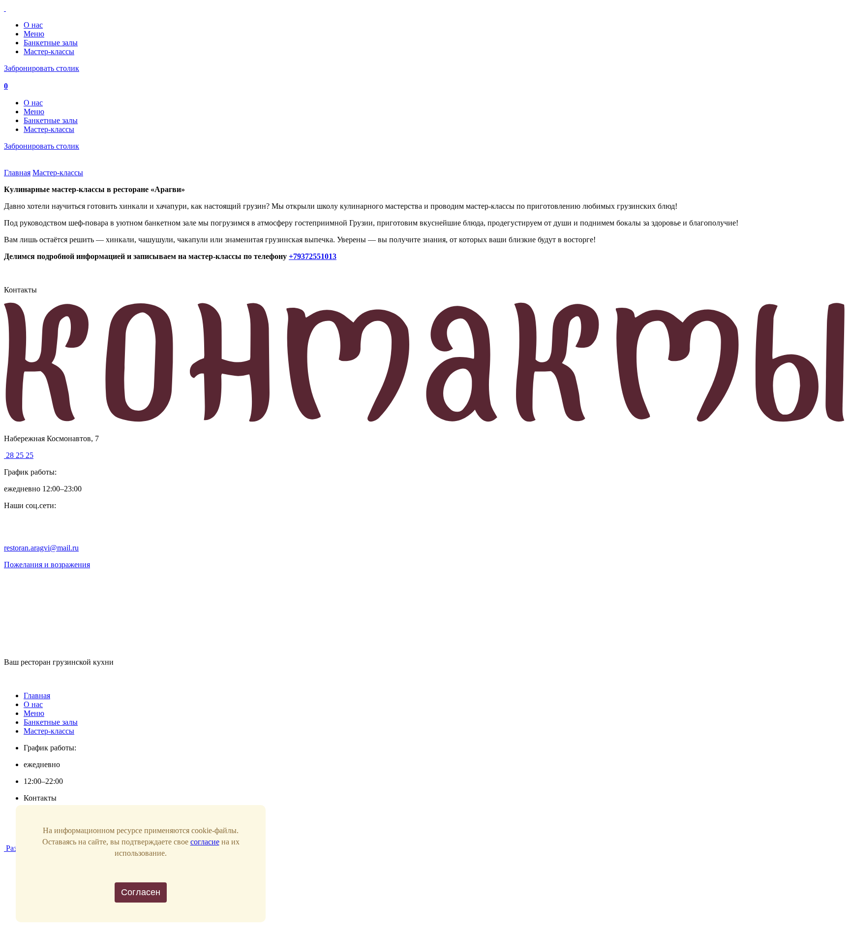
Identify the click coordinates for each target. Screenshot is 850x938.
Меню (34, 34)
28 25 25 (18, 455)
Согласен (140, 892)
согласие (204, 842)
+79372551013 (312, 256)
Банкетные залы (51, 42)
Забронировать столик (41, 68)
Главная (17, 172)
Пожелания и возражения (47, 564)
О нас (33, 25)
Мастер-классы (49, 51)
